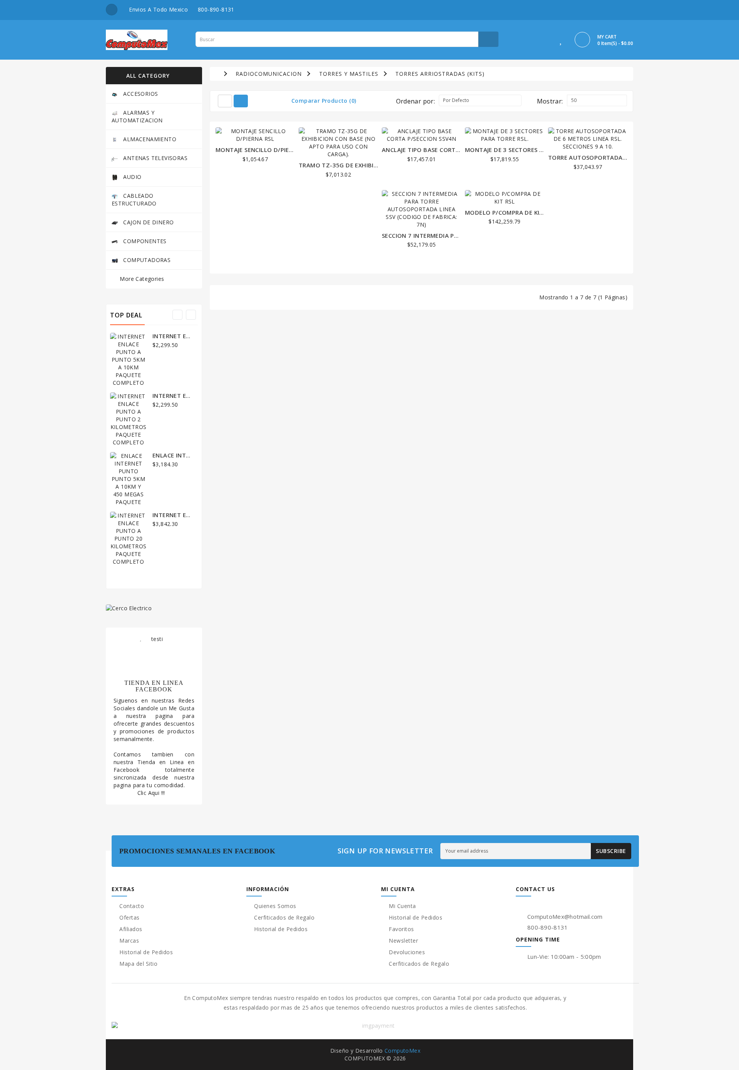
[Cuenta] (544, 41)
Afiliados (130, 929)
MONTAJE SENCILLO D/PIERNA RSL (264, 150)
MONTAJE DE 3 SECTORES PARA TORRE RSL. (527, 150)
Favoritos (401, 929)
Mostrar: (550, 101)
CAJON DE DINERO (148, 222)
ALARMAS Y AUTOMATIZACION (137, 116)
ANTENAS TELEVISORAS (154, 158)
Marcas (129, 940)
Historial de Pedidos (146, 952)
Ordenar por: (415, 101)
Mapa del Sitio (138, 963)
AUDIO (131, 176)
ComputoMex (402, 1050)
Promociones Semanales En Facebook (198, 851)
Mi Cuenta (402, 906)
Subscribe (611, 851)
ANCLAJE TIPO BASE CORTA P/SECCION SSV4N (447, 150)
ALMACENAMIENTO (149, 139)
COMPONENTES (144, 241)
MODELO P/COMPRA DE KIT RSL (510, 212)
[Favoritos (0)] (561, 41)
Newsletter (403, 940)
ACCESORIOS (140, 93)
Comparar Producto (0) (323, 100)
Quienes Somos (275, 906)
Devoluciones (407, 952)
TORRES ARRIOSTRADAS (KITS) (440, 73)
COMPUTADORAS (146, 260)
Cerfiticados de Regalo (284, 917)
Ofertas (129, 917)
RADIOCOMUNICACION (269, 73)
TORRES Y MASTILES (348, 73)
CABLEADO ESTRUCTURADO (134, 199)
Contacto (131, 906)
